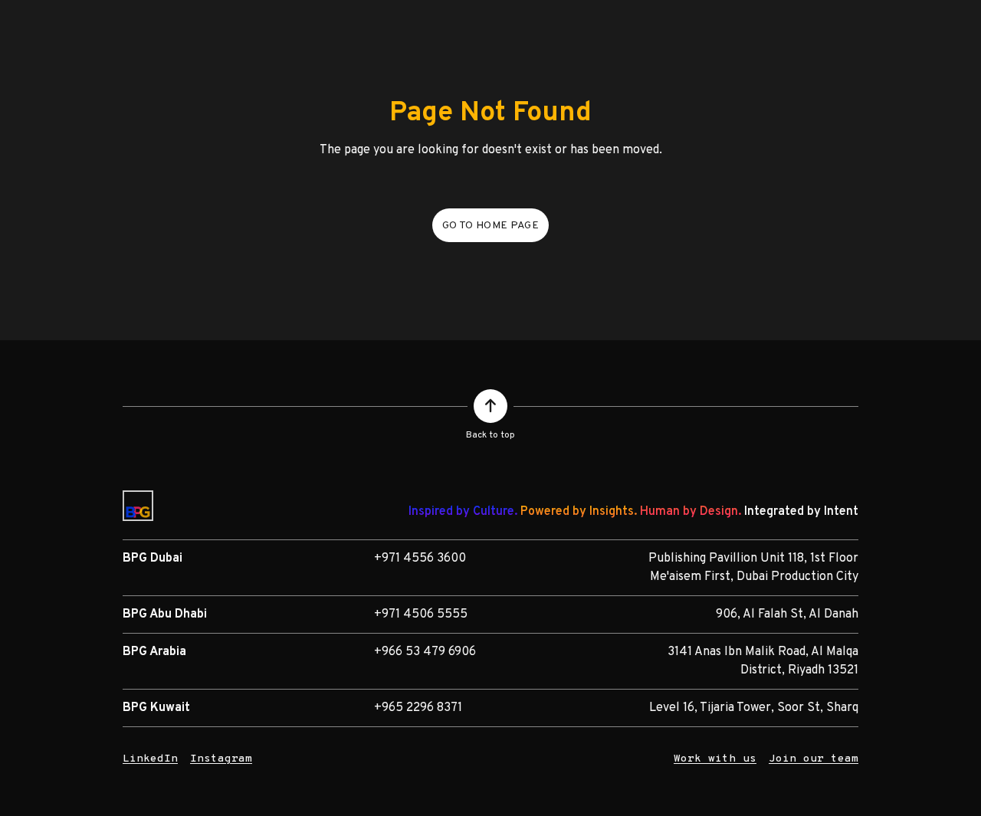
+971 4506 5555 (421, 614)
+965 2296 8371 (418, 708)
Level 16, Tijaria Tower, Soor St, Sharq (753, 708)
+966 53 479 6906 (425, 652)
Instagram (221, 758)
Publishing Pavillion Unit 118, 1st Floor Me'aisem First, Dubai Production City (753, 568)
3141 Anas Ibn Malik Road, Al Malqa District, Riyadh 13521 (763, 661)
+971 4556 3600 (420, 558)
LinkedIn (150, 758)
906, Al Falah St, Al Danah (787, 614)
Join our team (813, 758)
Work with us (715, 758)
